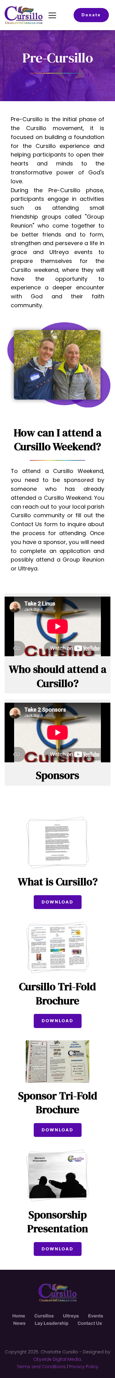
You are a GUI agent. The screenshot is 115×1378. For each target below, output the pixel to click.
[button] (52, 15)
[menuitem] (19, 1316)
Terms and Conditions (41, 1367)
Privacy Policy (83, 1367)
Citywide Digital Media (57, 1359)
